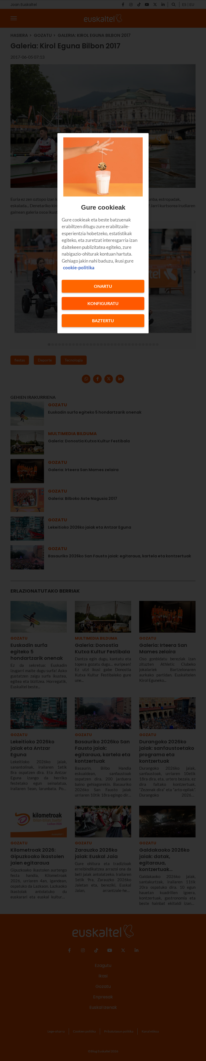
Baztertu (103, 320)
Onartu (103, 286)
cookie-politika (78, 267)
